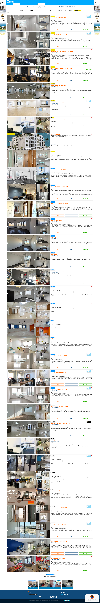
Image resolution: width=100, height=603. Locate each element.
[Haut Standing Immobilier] (37, 581)
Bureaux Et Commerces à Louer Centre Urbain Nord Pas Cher (64, 6)
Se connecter (34, 4)
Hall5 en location (54, 237)
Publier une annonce (42, 592)
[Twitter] (62, 594)
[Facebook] (61, 594)
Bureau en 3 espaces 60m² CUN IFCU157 (58, 17)
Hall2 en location (54, 321)
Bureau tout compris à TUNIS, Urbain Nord (59, 169)
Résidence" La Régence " (55, 134)
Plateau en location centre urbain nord (58, 85)
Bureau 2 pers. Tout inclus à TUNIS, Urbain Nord (60, 440)
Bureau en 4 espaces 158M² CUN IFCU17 (58, 524)
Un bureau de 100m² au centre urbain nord (59, 186)
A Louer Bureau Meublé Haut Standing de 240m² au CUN (62, 51)
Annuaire (40, 595)
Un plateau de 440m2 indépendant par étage (60, 473)
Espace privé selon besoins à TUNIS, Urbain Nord (60, 119)
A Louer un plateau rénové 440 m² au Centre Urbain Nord (62, 152)
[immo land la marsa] (58, 581)
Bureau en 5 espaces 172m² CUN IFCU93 (58, 372)
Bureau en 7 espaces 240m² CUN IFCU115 (59, 507)
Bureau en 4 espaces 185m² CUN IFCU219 (59, 355)
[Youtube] (65, 594)
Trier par (8, 12)
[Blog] (64, 594)
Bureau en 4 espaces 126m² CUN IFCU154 (59, 457)
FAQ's (51, 595)
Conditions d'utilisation (53, 596)
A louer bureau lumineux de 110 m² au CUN (59, 203)
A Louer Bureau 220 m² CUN (56, 490)
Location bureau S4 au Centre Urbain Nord (59, 541)
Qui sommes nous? (52, 592)
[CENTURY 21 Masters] (70, 581)
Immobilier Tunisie (28, 6)
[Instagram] (67, 594)
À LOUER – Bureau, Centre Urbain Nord (58, 558)
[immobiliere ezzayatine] (47, 581)
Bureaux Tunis (39, 6)
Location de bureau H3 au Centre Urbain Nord (60, 406)
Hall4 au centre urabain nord (56, 220)
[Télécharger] (33, 593)
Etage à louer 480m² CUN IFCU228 (57, 102)
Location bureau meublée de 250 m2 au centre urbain (61, 68)
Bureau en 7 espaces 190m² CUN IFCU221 (59, 34)
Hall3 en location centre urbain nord (58, 271)
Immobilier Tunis (33, 6)
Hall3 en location (54, 254)
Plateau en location (54, 304)
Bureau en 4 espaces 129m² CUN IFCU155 (59, 389)
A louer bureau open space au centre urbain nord (60, 423)
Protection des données (53, 597)
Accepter (67, 600)
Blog (40, 596)
